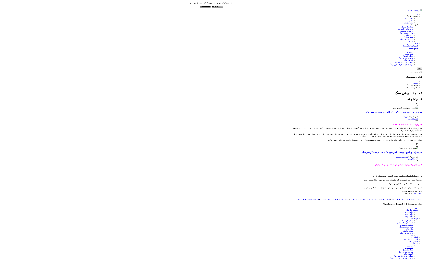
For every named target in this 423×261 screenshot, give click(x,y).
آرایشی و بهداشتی (406, 225)
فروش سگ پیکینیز (405, 199)
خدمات (415, 243)
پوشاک (410, 235)
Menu (419, 68)
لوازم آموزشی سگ (406, 227)
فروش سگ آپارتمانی (364, 199)
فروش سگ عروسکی (343, 199)
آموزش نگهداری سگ (410, 239)
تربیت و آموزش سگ (406, 252)
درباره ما (410, 246)
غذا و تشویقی (413, 119)
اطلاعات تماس (412, 237)
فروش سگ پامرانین (385, 199)
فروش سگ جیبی (354, 199)
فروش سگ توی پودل (300, 199)
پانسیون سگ (323, 199)
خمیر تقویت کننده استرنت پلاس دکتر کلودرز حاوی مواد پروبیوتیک (394, 112)
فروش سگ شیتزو (395, 199)
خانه (416, 208)
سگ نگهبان (409, 214)
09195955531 (217, 6)
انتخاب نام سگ (408, 250)
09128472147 (205, 6)
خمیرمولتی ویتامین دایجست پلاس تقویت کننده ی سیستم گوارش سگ (392, 152)
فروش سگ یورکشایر (332, 199)
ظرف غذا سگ (408, 231)
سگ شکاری (409, 212)
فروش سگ (419, 199)
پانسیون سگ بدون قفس (313, 199)
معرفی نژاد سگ (412, 210)
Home (415, 83)
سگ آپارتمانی (408, 216)
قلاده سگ (409, 229)
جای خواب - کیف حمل (405, 223)
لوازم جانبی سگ (402, 117)
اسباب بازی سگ (407, 220)
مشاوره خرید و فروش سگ (403, 256)
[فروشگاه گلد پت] (415, 10)
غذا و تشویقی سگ (406, 233)
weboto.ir (417, 193)
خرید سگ (413, 199)
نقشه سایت (409, 248)
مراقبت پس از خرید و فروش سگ (401, 258)
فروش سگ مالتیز (374, 199)
